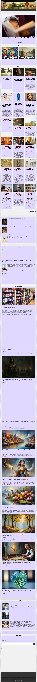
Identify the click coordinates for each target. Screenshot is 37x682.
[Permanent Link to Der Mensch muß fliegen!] (18, 122)
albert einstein (5, 637)
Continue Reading (18, 42)
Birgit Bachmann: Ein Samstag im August (30, 148)
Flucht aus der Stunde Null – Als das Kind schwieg (7, 121)
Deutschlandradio (18, 193)
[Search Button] (18, 677)
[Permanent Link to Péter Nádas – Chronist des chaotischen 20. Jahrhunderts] (18, 72)
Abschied (20, 637)
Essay (30, 168)
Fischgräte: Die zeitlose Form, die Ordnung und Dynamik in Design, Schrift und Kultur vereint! (30, 171)
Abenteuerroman (24, 637)
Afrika (12, 637)
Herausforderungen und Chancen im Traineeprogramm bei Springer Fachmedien (18, 171)
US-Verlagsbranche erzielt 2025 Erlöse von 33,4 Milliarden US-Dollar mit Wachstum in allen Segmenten (16, 271)
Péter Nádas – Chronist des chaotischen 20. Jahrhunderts (18, 80)
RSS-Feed (12, 604)
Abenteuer (17, 639)
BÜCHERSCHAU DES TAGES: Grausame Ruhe (7, 148)
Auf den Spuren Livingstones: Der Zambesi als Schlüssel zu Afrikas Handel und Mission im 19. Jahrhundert (26, 57)
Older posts (32, 211)
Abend (31, 639)
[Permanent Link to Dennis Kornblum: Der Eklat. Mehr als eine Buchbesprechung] (18, 141)
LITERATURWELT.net (18, 6)
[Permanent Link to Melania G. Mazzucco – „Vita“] (30, 122)
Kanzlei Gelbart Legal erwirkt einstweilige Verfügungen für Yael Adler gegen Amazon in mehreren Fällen (18, 106)
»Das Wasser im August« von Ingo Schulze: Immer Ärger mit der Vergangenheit (30, 80)
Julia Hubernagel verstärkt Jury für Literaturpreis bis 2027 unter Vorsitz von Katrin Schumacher (18, 247)
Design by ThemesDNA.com (18, 680)
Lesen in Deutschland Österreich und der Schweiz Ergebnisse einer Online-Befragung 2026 (7, 196)
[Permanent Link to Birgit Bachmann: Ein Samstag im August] (30, 141)
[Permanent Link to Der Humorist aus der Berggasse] (6, 72)
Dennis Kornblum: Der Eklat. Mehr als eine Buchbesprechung (18, 149)
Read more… (13, 228)
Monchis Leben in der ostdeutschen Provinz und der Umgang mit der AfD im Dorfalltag (17, 261)
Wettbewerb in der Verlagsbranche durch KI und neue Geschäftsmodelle (30, 196)
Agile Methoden (15, 637)
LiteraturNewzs (18, 127)
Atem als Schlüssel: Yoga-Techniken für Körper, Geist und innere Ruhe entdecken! (18, 37)
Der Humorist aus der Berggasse (7, 79)
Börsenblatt (7, 168)
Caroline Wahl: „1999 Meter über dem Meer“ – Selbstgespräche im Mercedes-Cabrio (6, 106)
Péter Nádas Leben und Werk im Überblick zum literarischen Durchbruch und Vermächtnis (6, 171)
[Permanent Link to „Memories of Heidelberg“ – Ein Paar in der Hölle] (18, 188)
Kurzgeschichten (7, 119)
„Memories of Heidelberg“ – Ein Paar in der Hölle (18, 196)
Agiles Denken (28, 637)
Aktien (3, 637)
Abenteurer (9, 637)
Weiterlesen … (24, 312)
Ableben (18, 637)
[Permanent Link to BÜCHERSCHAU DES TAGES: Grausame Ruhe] (6, 141)
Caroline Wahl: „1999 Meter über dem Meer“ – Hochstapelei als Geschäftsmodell (30, 106)
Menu (3, 1)
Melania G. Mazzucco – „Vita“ (30, 129)
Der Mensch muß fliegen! (18, 128)
